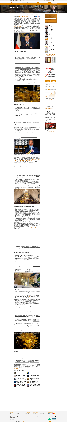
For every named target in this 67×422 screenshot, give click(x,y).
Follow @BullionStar (16, 368)
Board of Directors (19, 414)
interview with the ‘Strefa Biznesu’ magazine (23, 29)
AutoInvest (41, 414)
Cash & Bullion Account (35, 414)
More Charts (50, 99)
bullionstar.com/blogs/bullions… (49, 108)
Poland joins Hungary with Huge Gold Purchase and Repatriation (30, 227)
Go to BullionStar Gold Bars (48, 81)
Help (23, 0)
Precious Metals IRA (42, 413)
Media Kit (18, 413)
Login (53, 2)
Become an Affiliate (27, 413)
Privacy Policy (18, 416)
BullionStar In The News (12, 417)
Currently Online (14, 0)
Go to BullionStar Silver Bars (53, 81)
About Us (11, 413)
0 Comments (26, 16)
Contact (20, 0)
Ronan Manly (21, 16)
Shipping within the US (35, 416)
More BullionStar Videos (51, 131)
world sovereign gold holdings (18, 26)
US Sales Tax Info (42, 416)
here (23, 31)
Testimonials (11, 416)
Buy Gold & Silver (34, 413)
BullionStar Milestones (12, 414)
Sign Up (50, 2)
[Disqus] (27, 399)
